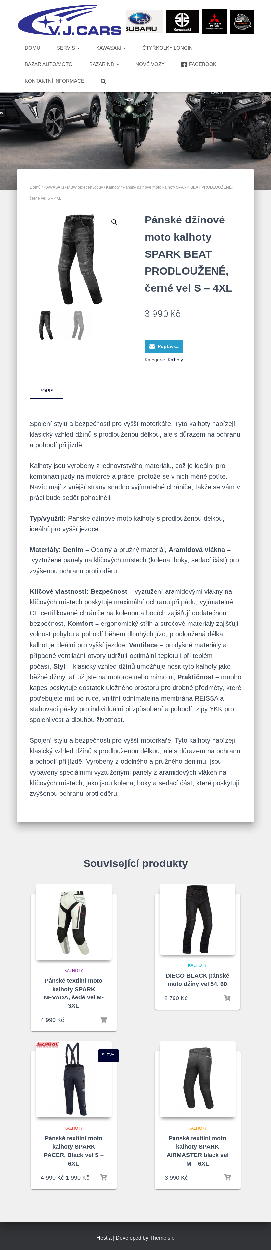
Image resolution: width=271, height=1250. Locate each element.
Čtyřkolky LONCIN (167, 48)
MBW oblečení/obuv (85, 187)
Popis (46, 390)
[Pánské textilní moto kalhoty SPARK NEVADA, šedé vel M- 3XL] (74, 922)
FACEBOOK (202, 64)
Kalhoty (113, 187)
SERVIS (66, 48)
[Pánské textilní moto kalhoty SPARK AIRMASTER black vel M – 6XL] (198, 1079)
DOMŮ (32, 48)
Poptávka (168, 346)
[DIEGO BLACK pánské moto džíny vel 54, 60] (198, 919)
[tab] (51, 391)
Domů (35, 187)
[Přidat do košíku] (103, 1020)
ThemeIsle (162, 1238)
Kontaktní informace (54, 81)
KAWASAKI (109, 48)
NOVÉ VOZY (150, 64)
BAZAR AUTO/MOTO (49, 64)
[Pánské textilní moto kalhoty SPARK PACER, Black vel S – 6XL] (74, 1079)
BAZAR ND (102, 64)
